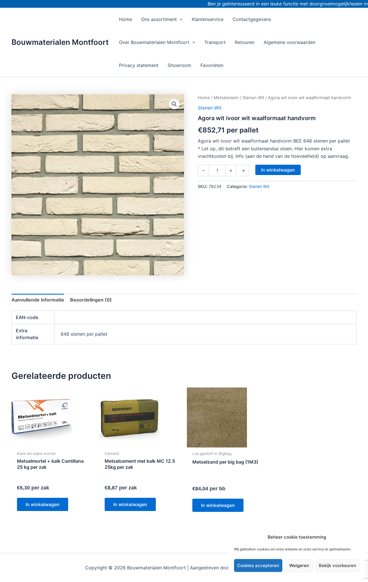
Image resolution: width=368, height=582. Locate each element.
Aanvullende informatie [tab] (38, 300)
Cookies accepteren (258, 565)
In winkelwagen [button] (43, 504)
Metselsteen (226, 97)
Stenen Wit (253, 97)
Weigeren (299, 565)
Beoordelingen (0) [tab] (91, 300)
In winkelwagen (278, 170)
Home (204, 97)
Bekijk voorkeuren (337, 565)
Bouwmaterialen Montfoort (60, 42)
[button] (180, 19)
